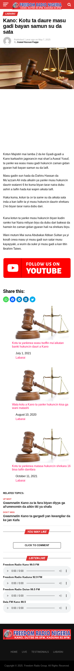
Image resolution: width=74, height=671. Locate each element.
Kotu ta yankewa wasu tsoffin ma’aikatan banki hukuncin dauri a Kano (38, 344)
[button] (6, 299)
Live (24, 652)
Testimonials (40, 652)
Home (14, 652)
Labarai (20, 357)
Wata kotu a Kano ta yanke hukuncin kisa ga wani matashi (40, 406)
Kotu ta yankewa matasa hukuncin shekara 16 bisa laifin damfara (41, 467)
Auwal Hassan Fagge (28, 42)
